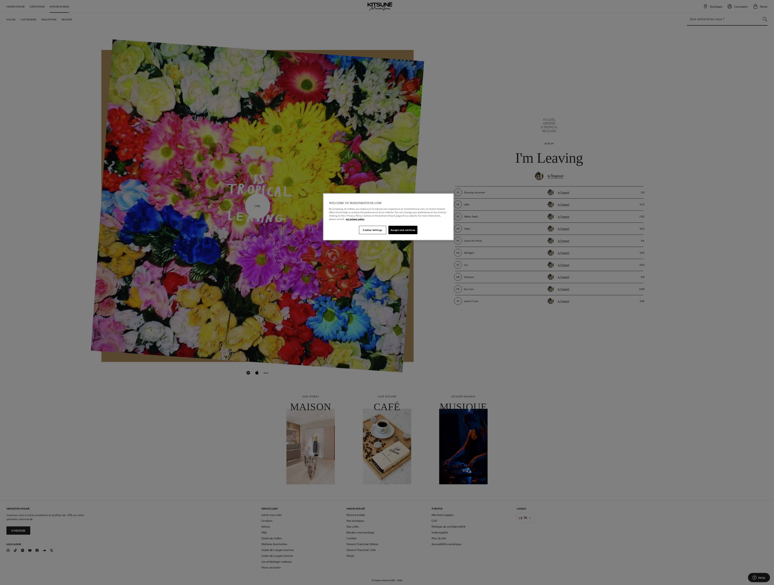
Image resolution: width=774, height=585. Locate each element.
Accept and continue (403, 229)
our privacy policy (355, 219)
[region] (388, 217)
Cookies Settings (372, 229)
